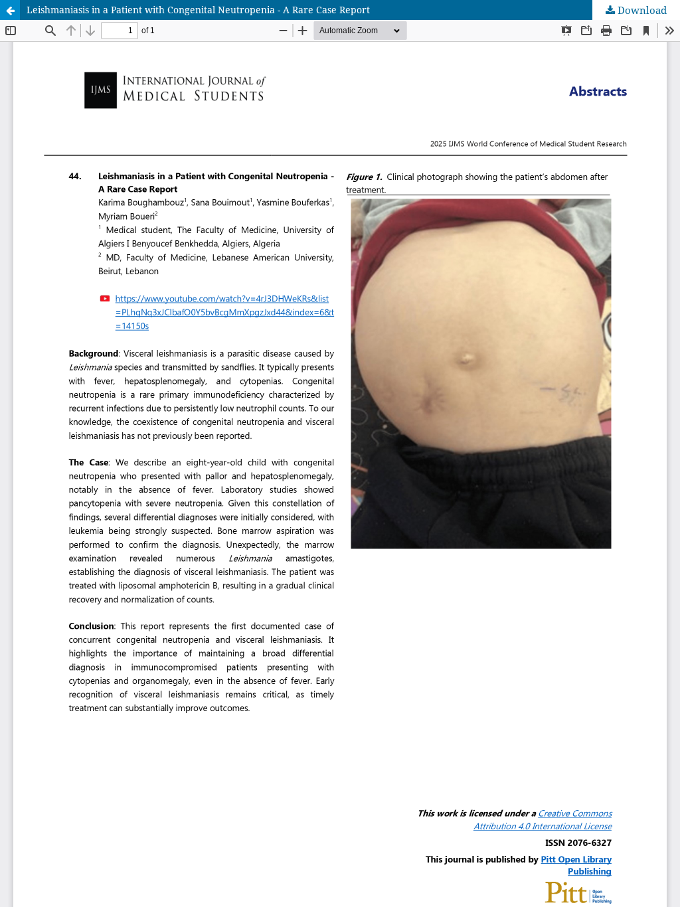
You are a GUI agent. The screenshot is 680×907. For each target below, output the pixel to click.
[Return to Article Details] (10, 10)
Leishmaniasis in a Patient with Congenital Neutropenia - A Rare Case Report (198, 9)
